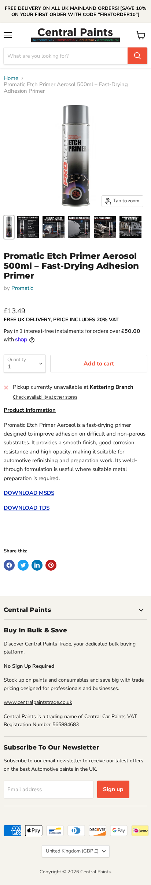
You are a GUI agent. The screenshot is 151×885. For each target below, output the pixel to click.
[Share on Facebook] (9, 565)
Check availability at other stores (45, 397)
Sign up (113, 789)
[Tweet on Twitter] (23, 565)
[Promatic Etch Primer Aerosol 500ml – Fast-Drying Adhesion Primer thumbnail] (9, 227)
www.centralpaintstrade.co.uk (38, 702)
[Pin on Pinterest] (50, 565)
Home (11, 78)
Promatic (22, 288)
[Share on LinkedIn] (37, 565)
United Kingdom (72, 851)
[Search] (137, 55)
